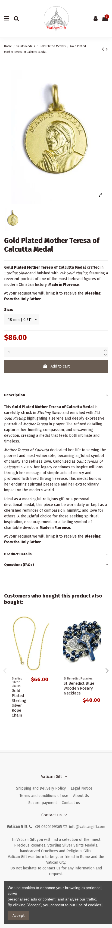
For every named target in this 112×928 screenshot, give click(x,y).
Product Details (18, 554)
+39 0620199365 (48, 826)
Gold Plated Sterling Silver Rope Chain (19, 703)
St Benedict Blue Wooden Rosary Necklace (79, 688)
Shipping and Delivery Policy (41, 788)
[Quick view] (48, 624)
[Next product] (107, 49)
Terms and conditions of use (44, 795)
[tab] (56, 395)
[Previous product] (104, 49)
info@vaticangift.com (87, 826)
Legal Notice (81, 788)
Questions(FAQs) (19, 565)
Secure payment (42, 802)
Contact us (71, 802)
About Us (81, 795)
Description (14, 395)
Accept (18, 915)
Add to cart (60, 366)
